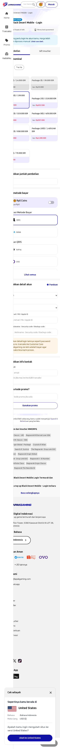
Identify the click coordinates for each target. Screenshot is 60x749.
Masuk (51, 5)
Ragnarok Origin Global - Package (17, 445)
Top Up (19, 67)
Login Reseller (8, 601)
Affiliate (5, 645)
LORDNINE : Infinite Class (13, 463)
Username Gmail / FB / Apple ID (15, 314)
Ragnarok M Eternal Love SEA (38, 435)
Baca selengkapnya (30, 493)
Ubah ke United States (30, 738)
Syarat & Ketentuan (11, 631)
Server (5, 302)
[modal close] (50, 692)
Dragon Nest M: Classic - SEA (15, 440)
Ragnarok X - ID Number (40, 459)
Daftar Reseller (9, 605)
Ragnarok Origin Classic (36, 463)
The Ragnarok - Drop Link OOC (43, 449)
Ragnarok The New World (24, 468)
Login (4, 290)
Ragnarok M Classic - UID (13, 435)
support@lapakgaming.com (18, 579)
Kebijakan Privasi (10, 635)
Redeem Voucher (10, 621)
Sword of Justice (22, 449)
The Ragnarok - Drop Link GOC (15, 459)
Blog (4, 640)
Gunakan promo (30, 406)
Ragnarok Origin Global (27, 454)
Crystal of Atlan (39, 445)
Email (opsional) (8, 367)
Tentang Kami (8, 626)
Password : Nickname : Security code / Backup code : (23, 327)
